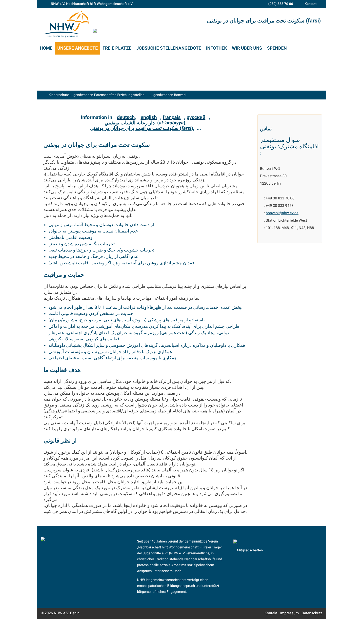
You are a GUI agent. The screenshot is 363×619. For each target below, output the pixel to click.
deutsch (126, 117)
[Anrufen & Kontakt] (264, 4)
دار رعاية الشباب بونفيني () (144, 123)
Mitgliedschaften (250, 550)
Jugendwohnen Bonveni (168, 95)
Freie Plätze (117, 48)
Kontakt (310, 4)
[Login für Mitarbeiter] (83, 613)
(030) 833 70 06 (280, 4)
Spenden (277, 48)
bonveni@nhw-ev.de (282, 213)
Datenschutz (312, 613)
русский (196, 117)
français (172, 117)
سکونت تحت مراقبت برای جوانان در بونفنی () (141, 128)
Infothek (216, 48)
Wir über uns (247, 48)
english (149, 117)
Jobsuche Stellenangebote (168, 48)
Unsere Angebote (77, 48)
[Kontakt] (300, 4)
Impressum (289, 613)
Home (46, 48)
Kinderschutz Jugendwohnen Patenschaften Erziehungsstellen (96, 95)
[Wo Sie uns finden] (46, 4)
